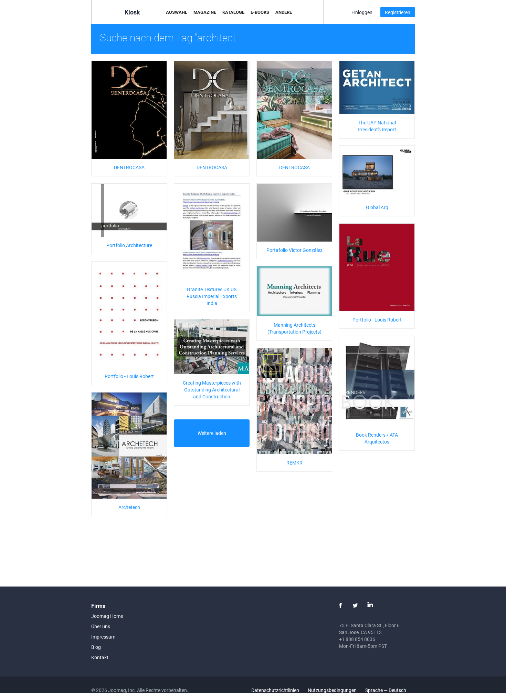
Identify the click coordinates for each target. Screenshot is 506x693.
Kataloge (233, 12)
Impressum (103, 636)
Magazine (204, 12)
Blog (96, 647)
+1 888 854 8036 (357, 639)
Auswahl (176, 12)
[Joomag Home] (104, 11)
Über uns (100, 626)
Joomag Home (107, 616)
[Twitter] (355, 605)
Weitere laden (212, 433)
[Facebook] (340, 605)
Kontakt (99, 657)
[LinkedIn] (370, 605)
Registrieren (397, 12)
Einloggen (361, 12)
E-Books (260, 12)
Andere (283, 12)
